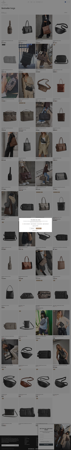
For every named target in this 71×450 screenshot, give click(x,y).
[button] (35, 230)
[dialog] (35, 225)
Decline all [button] (32, 228)
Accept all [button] (38, 228)
